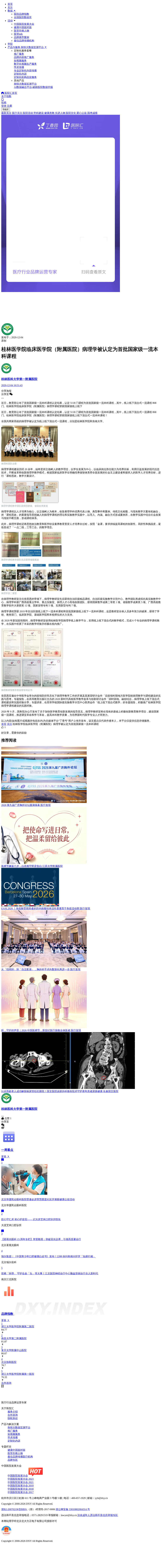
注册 (9, 105)
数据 (10, 10)
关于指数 (6, 96)
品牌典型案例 (21, 37)
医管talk (18, 34)
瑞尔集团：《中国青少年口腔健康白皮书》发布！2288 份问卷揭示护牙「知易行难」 (48, 1256)
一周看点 (7, 1150)
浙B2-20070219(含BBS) (14, 1509)
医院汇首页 (10, 93)
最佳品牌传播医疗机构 (20, 1456)
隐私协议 (13, 1418)
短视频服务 (14, 1434)
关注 (10, 7)
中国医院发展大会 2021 (21, 1482)
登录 (3, 105)
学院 (10, 44)
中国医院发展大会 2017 (21, 1492)
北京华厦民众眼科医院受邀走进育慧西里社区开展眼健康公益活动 (38, 1199)
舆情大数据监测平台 (19, 1427)
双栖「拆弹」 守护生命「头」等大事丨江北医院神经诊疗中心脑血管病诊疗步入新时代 (49, 1273)
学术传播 (13, 1437)
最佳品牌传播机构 (24, 40)
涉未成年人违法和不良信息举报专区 (97, 1515)
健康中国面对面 (23, 27)
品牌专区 (13, 1460)
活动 (10, 20)
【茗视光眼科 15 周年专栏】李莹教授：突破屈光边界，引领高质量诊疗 (41, 1239)
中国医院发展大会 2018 (21, 1489)
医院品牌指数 (21, 14)
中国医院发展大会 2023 (21, 1479)
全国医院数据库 (23, 17)
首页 (10, 4)
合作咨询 (13, 1415)
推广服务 (13, 1430)
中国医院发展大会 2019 (21, 1485)
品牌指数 (7, 1313)
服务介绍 (13, 1411)
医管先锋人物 (21, 30)
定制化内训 (14, 1440)
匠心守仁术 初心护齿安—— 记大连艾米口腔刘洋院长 (31, 1219)
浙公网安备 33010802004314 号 (73, 1509)
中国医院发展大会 (24, 24)
